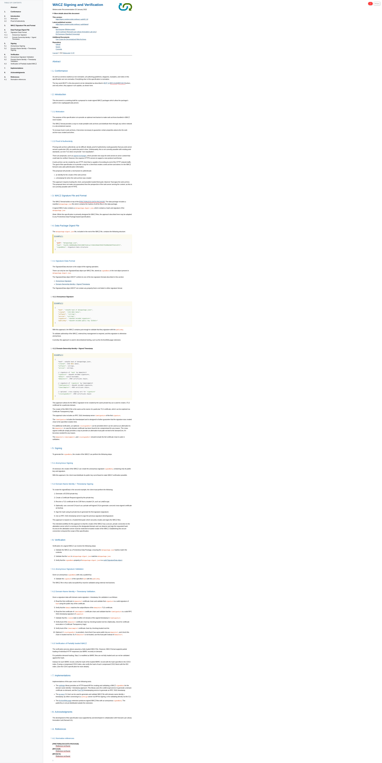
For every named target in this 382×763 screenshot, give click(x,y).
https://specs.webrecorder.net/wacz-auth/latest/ (72, 24)
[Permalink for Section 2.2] (51, 141)
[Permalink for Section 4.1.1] (51, 297)
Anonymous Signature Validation (22, 57)
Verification (15, 54)
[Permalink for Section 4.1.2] (51, 348)
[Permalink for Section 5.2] (51, 484)
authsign (62, 685)
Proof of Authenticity (18, 21)
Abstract (14, 7)
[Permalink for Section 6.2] (51, 591)
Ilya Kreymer (60, 29)
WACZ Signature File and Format (23, 25)
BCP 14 (107, 83)
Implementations (17, 68)
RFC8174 (121, 83)
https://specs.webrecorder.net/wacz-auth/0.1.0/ (72, 19)
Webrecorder (70, 29)
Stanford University (72, 34)
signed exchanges (79, 156)
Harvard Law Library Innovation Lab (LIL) (81, 32)
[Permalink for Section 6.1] (51, 569)
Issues (58, 47)
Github (58, 44)
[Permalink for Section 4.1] (51, 261)
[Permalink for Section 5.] (51, 448)
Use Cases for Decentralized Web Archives (71, 39)
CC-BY (73, 53)
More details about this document (66, 13)
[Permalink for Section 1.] (51, 71)
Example (58, 236)
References (15, 77)
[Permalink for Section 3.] (51, 195)
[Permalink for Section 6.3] (51, 643)
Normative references (18, 79)
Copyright (55, 53)
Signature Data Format (19, 32)
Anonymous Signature (19, 35)
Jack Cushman (61, 32)
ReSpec (377, 3)
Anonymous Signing (18, 46)
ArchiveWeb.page (65, 700)
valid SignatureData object (112, 560)
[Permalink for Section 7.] (51, 675)
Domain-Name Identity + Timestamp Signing (23, 49)
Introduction (15, 16)
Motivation (14, 18)
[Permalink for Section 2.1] (51, 111)
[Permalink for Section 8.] (51, 712)
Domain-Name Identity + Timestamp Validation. (23, 60)
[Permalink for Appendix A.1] (51, 738)
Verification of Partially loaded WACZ (24, 64)
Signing (14, 43)
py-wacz (62, 694)
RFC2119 (113, 83)
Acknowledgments (18, 72)
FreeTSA (80, 690)
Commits (59, 49)
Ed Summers (60, 34)
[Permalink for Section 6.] (51, 540)
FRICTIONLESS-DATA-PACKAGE (92, 202)
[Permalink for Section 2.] (51, 94)
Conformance (16, 12)
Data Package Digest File (20, 30)
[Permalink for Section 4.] (51, 225)
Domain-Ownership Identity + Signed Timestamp (24, 38)
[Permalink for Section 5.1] (51, 463)
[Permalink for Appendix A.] (51, 729)
